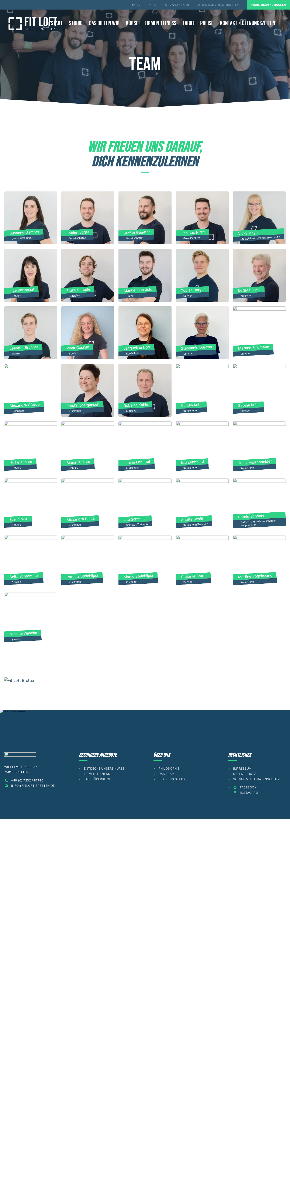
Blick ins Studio (173, 779)
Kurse (132, 23)
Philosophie (169, 768)
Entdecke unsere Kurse (104, 768)
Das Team (166, 774)
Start (57, 23)
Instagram (248, 792)
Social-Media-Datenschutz (256, 779)
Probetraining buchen (268, 4)
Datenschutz (244, 774)
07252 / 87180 (179, 4)
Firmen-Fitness (160, 23)
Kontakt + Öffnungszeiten (247, 23)
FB (138, 4)
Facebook (248, 787)
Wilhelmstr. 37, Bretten (220, 4)
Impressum (242, 768)
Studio (76, 23)
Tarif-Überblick (97, 779)
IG (154, 4)
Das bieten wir (104, 23)
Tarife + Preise (198, 23)
